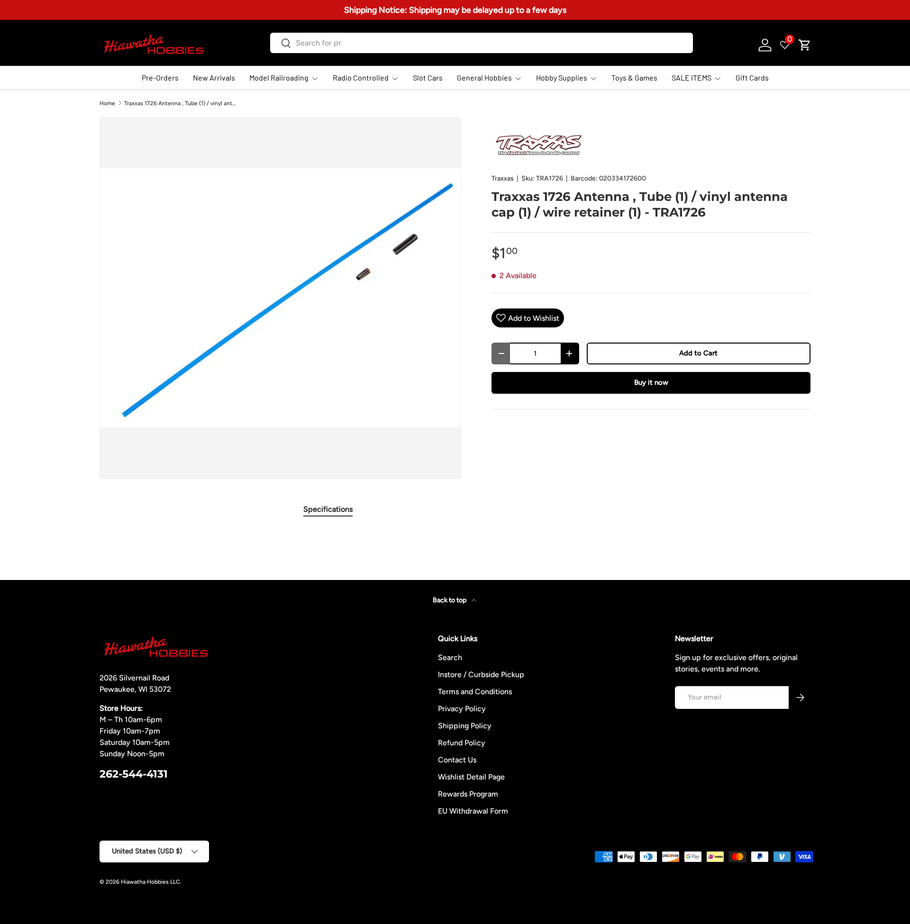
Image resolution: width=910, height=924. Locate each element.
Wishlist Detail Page (471, 776)
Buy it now (651, 382)
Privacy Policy (462, 708)
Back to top (450, 600)
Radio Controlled (361, 77)
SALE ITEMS (691, 77)
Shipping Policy (464, 725)
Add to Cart (698, 353)
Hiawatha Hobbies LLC (150, 882)
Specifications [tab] (328, 509)
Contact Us (457, 759)
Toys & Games (634, 77)
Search (450, 657)
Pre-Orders (160, 77)
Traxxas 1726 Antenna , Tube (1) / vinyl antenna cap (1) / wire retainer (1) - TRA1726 (181, 103)
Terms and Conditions (475, 691)
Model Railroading (279, 77)
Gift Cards (752, 77)
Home (107, 103)
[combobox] (481, 43)
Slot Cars (428, 77)
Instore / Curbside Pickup (481, 674)
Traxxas (502, 178)
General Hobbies (484, 77)
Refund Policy (461, 742)
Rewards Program (468, 793)
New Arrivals (214, 77)
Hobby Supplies (561, 77)
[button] (804, 45)
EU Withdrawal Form (473, 810)
